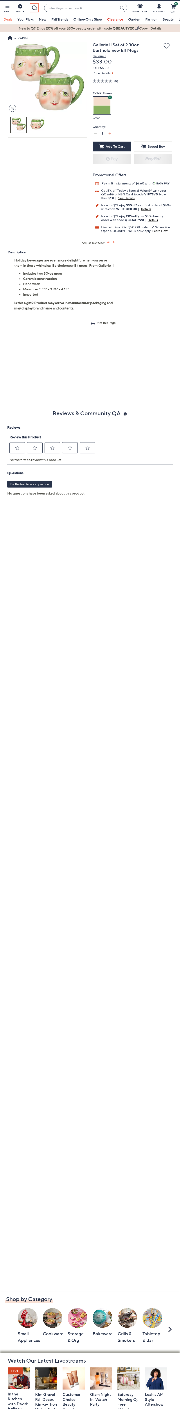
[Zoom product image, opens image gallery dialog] (11, 108)
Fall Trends (59, 19)
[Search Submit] (123, 8)
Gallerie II (99, 56)
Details (146, 209)
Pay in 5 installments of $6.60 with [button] (127, 183)
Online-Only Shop (87, 19)
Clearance (115, 19)
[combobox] (81, 8)
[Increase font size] (108, 242)
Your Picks (25, 19)
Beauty (168, 19)
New (42, 19)
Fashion (151, 19)
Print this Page (105, 323)
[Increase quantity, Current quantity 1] (109, 133)
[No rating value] (103, 81)
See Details (126, 198)
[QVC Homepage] (10, 38)
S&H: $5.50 (101, 68)
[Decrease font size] (114, 242)
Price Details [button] (101, 73)
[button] (7, 9)
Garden (134, 19)
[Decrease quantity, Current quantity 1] (95, 133)
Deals (8, 19)
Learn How (160, 231)
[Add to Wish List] (167, 46)
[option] (90, 28)
